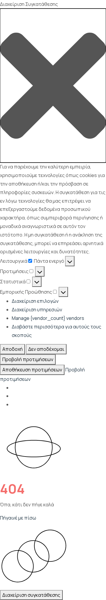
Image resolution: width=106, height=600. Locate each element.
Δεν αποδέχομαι (46, 349)
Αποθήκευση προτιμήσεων (32, 369)
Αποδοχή (12, 349)
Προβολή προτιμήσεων (27, 359)
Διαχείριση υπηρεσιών (37, 309)
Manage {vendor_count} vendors (48, 318)
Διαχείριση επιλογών (35, 301)
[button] (53, 86)
